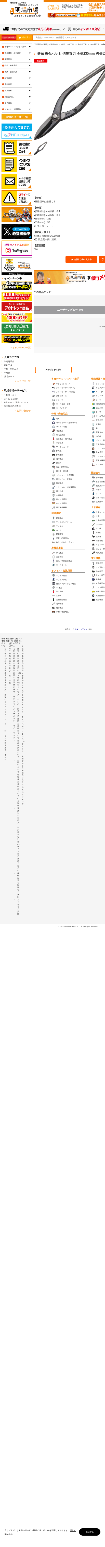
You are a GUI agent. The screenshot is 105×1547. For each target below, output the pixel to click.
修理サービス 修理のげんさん (22, 770)
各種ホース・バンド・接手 (65, 378)
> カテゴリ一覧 (23, 381)
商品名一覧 (10, 663)
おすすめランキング (22, 682)
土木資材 (95, 507)
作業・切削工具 (11, 72)
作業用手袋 (9, 361)
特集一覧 (22, 735)
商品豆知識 (22, 666)
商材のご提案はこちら (5, 696)
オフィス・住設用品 (61, 570)
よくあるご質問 (11, 398)
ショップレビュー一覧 (5, 720)
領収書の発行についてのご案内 (18, 790)
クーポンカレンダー (22, 704)
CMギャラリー (23, 747)
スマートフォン (81, 629)
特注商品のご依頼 (12, 406)
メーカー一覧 (10, 677)
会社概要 (5, 652)
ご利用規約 (14, 653)
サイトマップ (14, 732)
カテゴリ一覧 (8, 37)
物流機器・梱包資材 (13, 53)
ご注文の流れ (18, 652)
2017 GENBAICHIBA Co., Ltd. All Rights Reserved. (79, 926)
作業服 (7, 372)
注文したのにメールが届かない (18, 823)
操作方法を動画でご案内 (18, 885)
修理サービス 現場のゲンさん (16, 402)
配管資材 (95, 472)
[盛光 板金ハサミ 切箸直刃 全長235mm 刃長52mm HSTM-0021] (40, 148)
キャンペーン (22, 723)
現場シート (9, 376)
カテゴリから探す (54, 370)
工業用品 (8, 59)
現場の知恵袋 (22, 652)
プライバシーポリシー (14, 712)
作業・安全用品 (59, 413)
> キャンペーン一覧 (20, 347)
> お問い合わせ (23, 410)
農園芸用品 (57, 548)
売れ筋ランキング (22, 795)
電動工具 (8, 365)
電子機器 (95, 558)
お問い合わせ (18, 766)
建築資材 (56, 513)
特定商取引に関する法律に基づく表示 (14, 680)
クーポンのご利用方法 (18, 705)
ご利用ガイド (10, 395)
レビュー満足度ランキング (5, 746)
